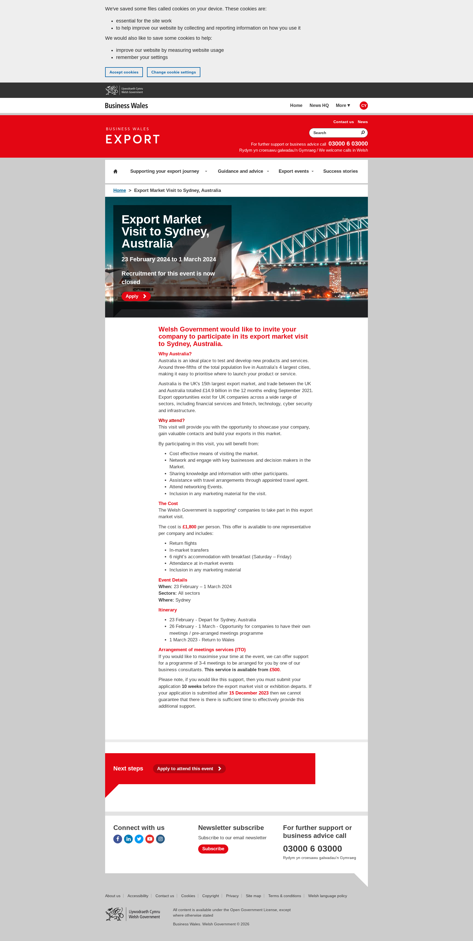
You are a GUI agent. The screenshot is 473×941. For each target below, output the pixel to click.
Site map (253, 896)
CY (364, 105)
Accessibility (138, 896)
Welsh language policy (327, 896)
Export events (294, 171)
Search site (359, 132)
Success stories (340, 171)
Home (115, 171)
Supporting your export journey (164, 171)
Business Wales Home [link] (126, 105)
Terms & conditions (284, 896)
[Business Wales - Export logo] (133, 136)
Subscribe (213, 848)
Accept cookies (124, 72)
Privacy (232, 896)
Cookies (188, 896)
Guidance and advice (240, 171)
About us (112, 896)
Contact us (164, 896)
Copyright (210, 896)
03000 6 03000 (348, 143)
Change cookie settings (173, 72)
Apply (138, 296)
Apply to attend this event (186, 768)
